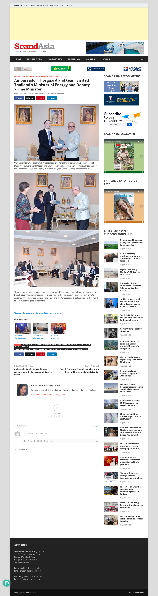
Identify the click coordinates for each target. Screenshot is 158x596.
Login (96, 426)
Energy (24, 76)
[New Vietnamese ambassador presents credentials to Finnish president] (111, 457)
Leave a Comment (57, 93)
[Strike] (34, 441)
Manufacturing (53, 76)
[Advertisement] (79, 24)
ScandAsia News (55, 59)
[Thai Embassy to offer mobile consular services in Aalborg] (111, 516)
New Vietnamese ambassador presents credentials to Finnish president (130, 461)
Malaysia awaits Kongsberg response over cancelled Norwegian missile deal (131, 388)
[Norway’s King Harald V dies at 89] (111, 329)
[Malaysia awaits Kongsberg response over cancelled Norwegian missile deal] (111, 385)
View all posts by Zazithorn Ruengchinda (50, 394)
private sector (84, 345)
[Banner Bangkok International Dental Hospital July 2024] (121, 91)
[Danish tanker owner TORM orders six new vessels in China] (111, 400)
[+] (57, 441)
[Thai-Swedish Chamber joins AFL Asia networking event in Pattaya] (111, 487)
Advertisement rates (56, 5)
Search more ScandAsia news (37, 313)
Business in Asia (34, 59)
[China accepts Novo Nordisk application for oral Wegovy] (111, 414)
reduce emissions (21, 347)
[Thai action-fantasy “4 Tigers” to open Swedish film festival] (111, 357)
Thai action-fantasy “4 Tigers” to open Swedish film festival (131, 359)
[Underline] (31, 441)
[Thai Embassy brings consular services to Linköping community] (111, 444)
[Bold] (24, 441)
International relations (37, 76)
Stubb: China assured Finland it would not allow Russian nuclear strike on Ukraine (130, 303)
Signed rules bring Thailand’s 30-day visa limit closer (130, 272)
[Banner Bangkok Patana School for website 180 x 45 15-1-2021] (96, 70)
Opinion (106, 59)
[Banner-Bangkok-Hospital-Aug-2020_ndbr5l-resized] (132, 70)
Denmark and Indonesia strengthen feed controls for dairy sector (131, 242)
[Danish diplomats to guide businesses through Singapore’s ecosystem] (111, 341)
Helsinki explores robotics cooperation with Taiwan (129, 373)
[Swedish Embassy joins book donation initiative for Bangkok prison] (111, 315)
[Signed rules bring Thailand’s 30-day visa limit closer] (111, 270)
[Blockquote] (44, 441)
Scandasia (32, 592)
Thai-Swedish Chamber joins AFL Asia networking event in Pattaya (130, 490)
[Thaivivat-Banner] (61, 70)
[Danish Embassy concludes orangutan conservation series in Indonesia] (111, 254)
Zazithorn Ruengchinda (40, 93)
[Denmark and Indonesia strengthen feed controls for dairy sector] (111, 240)
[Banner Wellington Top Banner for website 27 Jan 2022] (23, 70)
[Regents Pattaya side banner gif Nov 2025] (121, 105)
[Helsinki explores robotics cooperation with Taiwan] (111, 371)
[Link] (50, 441)
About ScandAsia (42, 5)
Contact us (68, 5)
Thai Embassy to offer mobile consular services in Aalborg (131, 518)
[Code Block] (47, 441)
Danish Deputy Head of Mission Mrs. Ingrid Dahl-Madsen (55, 345)
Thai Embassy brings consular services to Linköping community (130, 446)
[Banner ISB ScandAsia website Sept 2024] (115, 53)
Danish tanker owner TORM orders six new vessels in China (130, 403)
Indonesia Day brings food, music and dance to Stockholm (131, 505)
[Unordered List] (41, 441)
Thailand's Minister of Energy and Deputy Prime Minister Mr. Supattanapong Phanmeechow (51, 349)
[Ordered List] (37, 441)
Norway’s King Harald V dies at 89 (131, 330)
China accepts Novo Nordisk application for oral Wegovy (130, 416)
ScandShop (91, 59)
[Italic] (28, 441)
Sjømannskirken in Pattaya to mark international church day (131, 475)
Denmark (17, 76)
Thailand (63, 76)
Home (33, 5)
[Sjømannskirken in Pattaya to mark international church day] (111, 473)
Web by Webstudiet (136, 592)
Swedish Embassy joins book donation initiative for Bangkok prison (131, 317)
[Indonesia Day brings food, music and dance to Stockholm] (111, 503)
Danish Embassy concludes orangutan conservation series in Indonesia (130, 257)
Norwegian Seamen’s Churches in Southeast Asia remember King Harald (130, 287)
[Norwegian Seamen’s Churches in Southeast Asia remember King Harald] (111, 283)
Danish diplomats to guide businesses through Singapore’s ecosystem (129, 345)
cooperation (27, 345)
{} (54, 441)
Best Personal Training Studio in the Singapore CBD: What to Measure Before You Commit (131, 431)
